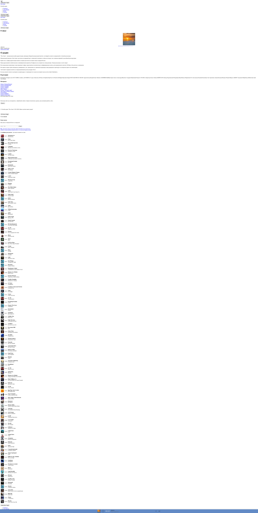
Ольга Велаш (4, 92)
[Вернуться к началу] (2, 1)
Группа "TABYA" (5, 87)
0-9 (3, 128)
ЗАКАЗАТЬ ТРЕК (5, 49)
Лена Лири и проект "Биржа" (7, 91)
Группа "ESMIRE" (5, 93)
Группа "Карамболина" (6, 85)
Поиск (20, 126)
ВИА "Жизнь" (4, 88)
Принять (2, 103)
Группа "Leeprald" (5, 86)
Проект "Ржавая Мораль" (6, 84)
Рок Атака (3, 3)
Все (2, 128)
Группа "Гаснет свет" (5, 95)
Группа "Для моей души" (6, 90)
